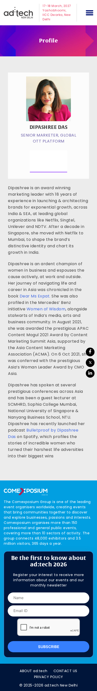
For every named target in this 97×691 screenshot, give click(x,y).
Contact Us (65, 670)
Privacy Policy (48, 676)
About (34, 670)
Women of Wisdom (46, 309)
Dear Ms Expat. (35, 296)
